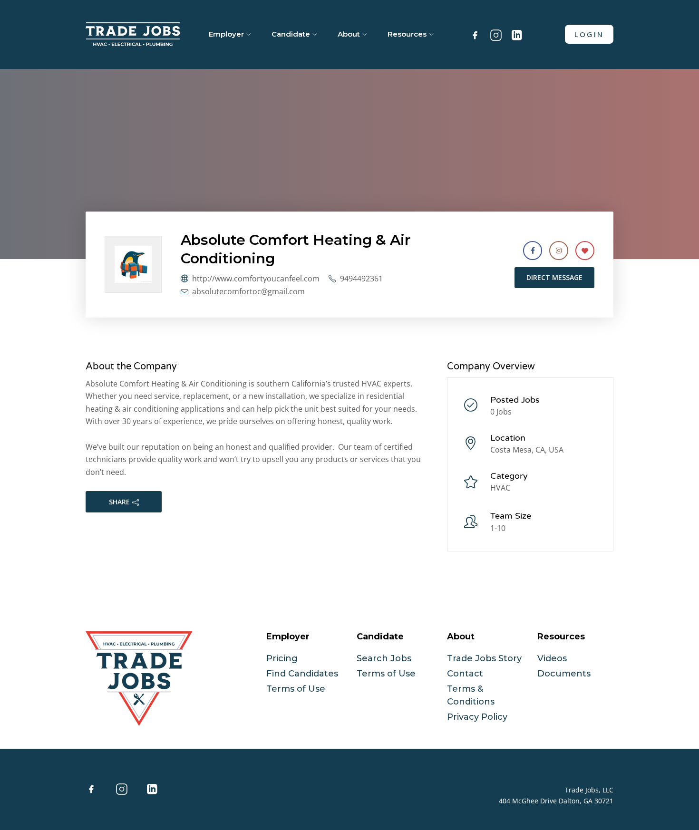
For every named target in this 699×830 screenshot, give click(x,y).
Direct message (554, 277)
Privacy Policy (477, 717)
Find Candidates (302, 673)
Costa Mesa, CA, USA (526, 449)
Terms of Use (295, 689)
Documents (564, 673)
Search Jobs (384, 658)
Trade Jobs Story (484, 658)
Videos (552, 658)
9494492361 (361, 278)
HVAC (500, 488)
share (119, 501)
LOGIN (589, 34)
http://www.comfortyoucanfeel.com (256, 278)
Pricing (282, 658)
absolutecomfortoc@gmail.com (248, 291)
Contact (465, 673)
